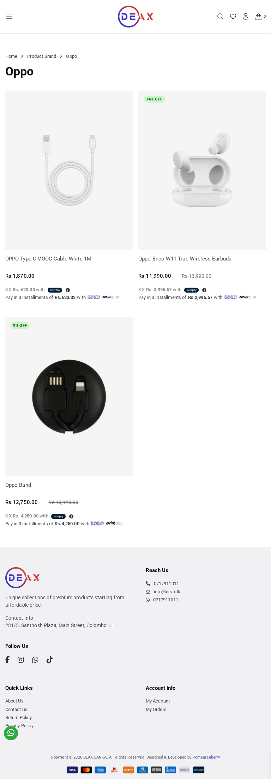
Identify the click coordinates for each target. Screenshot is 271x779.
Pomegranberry (206, 757)
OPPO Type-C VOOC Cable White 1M (48, 259)
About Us (14, 701)
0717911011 (166, 583)
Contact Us (16, 709)
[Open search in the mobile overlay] (220, 16)
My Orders (156, 709)
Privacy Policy (19, 725)
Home (11, 56)
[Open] (9, 17)
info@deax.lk (167, 591)
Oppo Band (18, 485)
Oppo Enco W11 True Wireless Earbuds (184, 259)
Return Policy (18, 717)
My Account (158, 701)
